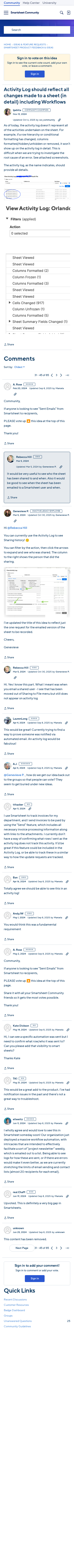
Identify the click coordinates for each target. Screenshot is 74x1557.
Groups (8, 1316)
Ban (15, 877)
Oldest (18, 367)
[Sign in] (68, 12)
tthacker (18, 804)
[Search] (61, 12)
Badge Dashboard (14, 1310)
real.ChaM (19, 1192)
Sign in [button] (35, 74)
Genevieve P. (49, 466)
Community (12, 3)
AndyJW (18, 913)
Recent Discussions (15, 1299)
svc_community (47, 119)
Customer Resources (16, 1305)
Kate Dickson (21, 1026)
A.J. (15, 764)
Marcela (60, 388)
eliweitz (18, 1119)
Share (9, 345)
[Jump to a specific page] (67, 375)
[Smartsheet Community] (25, 13)
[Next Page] (61, 375)
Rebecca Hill (24, 457)
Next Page (22, 1248)
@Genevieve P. (14, 775)
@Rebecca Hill (17, 528)
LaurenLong (20, 719)
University (49, 3)
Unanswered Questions (37, 1321)
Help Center (31, 3)
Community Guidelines (17, 1326)
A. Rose (17, 384)
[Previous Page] (52, 375)
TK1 (15, 1079)
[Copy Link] (59, 120)
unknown (18, 1228)
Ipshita (17, 110)
